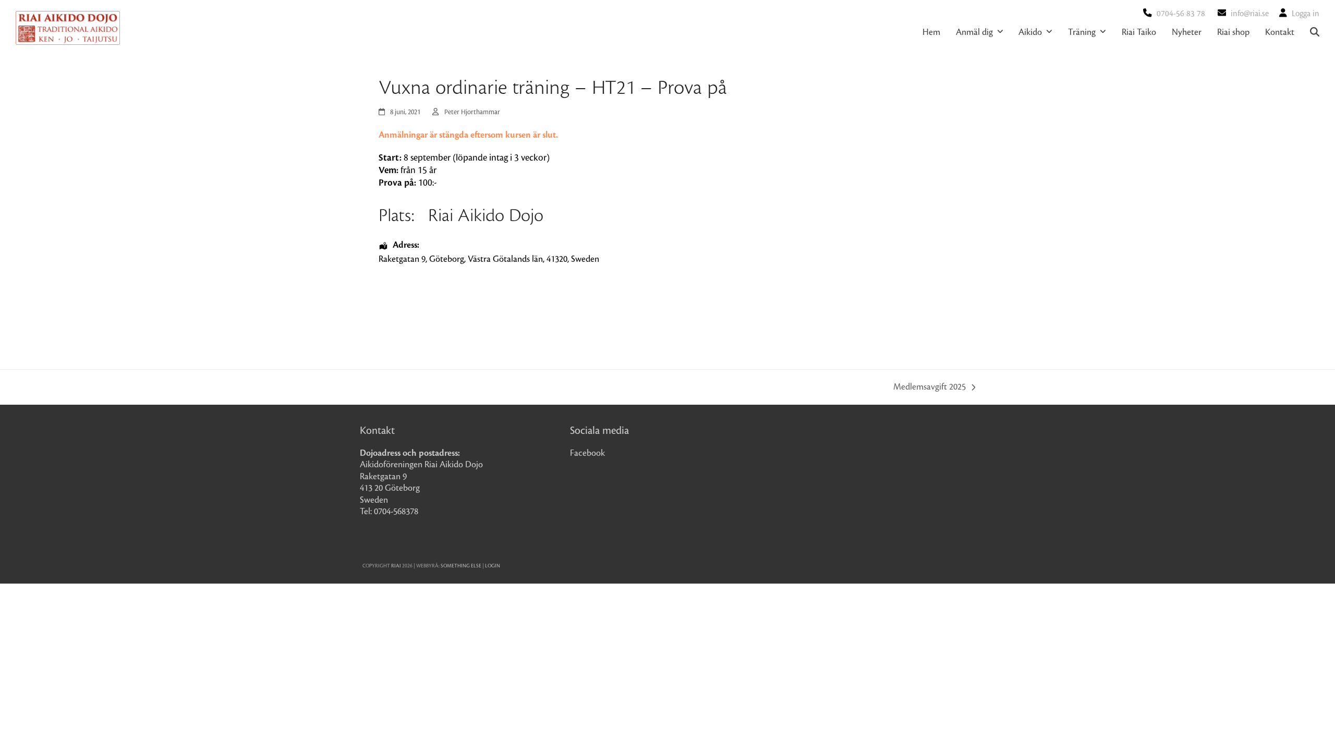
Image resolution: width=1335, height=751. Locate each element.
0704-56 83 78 (1181, 13)
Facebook (587, 453)
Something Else (461, 565)
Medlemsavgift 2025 (929, 388)
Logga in (1305, 13)
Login (492, 565)
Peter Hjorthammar (472, 112)
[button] (1314, 32)
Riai (396, 565)
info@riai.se (1250, 13)
